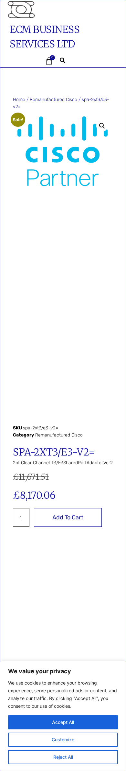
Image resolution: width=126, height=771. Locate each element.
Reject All (63, 757)
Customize (63, 739)
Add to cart (67, 517)
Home (19, 99)
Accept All (63, 722)
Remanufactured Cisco (53, 99)
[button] (20, 61)
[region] (63, 716)
